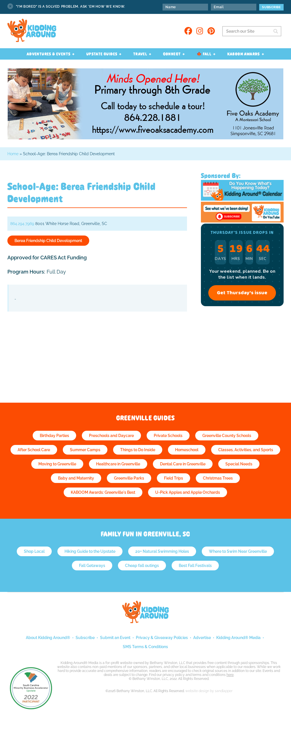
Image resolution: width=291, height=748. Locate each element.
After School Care (34, 449)
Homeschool (186, 449)
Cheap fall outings (142, 565)
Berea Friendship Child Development (48, 240)
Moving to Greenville (57, 464)
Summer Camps (85, 449)
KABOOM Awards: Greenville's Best (103, 492)
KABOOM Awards (243, 54)
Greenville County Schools (226, 435)
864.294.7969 (22, 223)
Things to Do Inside (137, 449)
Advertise (202, 637)
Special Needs (238, 464)
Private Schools (168, 435)
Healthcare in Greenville (118, 464)
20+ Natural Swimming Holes (162, 551)
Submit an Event (115, 637)
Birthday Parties (54, 435)
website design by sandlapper (208, 691)
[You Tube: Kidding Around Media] (242, 221)
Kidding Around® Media (238, 637)
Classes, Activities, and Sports (245, 449)
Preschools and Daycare (111, 435)
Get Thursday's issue (242, 293)
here (230, 675)
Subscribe (85, 637)
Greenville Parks (129, 478)
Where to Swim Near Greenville (238, 551)
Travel (140, 54)
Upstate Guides (102, 54)
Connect (172, 54)
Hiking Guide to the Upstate (90, 551)
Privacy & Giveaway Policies (162, 637)
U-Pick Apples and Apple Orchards (187, 492)
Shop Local (34, 551)
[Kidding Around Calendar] (242, 199)
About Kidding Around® (48, 637)
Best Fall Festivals (195, 565)
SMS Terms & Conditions (145, 646)
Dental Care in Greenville (182, 464)
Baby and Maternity (76, 478)
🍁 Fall (204, 54)
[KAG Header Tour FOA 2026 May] (145, 137)
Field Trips (173, 478)
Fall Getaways (92, 565)
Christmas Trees (218, 478)
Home (12, 154)
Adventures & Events (49, 54)
